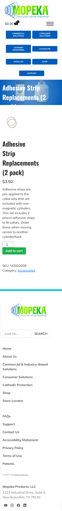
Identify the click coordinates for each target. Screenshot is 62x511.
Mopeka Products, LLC (21, 475)
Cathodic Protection (18, 385)
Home (7, 348)
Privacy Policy (13, 448)
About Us (10, 356)
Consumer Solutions (44, 34)
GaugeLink (44, 49)
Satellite (18, 61)
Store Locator (13, 401)
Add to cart (14, 251)
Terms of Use (12, 456)
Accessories (26, 270)
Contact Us (11, 432)
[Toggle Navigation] (50, 23)
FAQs (7, 416)
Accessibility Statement (20, 440)
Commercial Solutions (18, 34)
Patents (8, 464)
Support (31, 73)
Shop (45, 61)
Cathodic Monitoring (18, 48)
